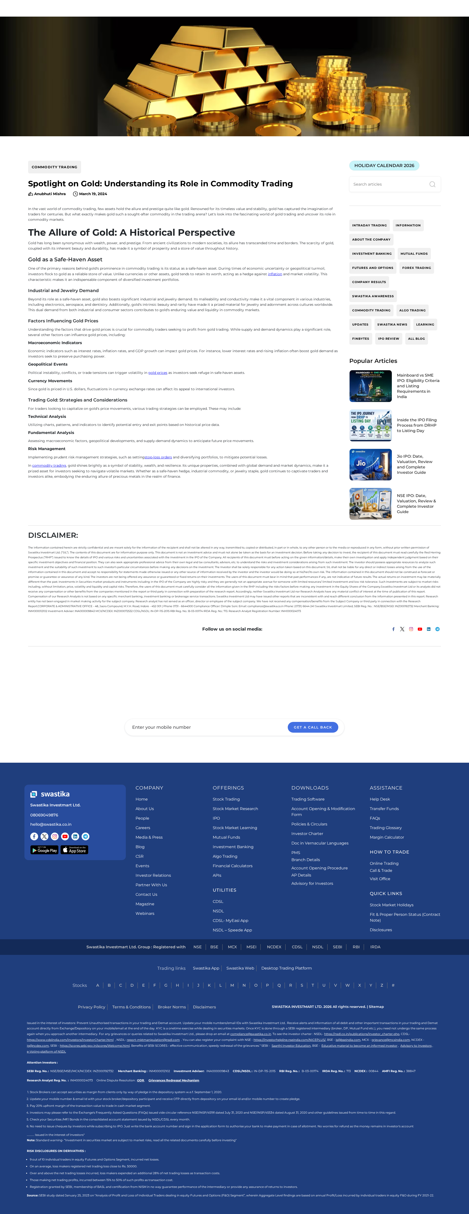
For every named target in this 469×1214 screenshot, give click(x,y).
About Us (145, 808)
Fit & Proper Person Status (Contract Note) (405, 917)
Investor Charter (307, 833)
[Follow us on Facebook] (34, 836)
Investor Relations (153, 875)
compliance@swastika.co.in (250, 1034)
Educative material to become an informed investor (359, 1045)
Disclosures (381, 930)
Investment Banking (233, 847)
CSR (140, 856)
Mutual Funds (226, 837)
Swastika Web (240, 968)
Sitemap (376, 1006)
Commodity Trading (54, 167)
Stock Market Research (235, 808)
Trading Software (308, 799)
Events (142, 866)
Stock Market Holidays (392, 905)
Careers (143, 827)
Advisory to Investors (416, 1045)
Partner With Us (151, 885)
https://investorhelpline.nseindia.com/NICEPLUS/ (290, 1040)
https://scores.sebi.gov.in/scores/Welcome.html (95, 1045)
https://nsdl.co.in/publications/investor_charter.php (361, 1034)
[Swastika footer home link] (49, 794)
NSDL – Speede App (232, 930)
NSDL (218, 911)
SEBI (337, 947)
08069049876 (44, 815)
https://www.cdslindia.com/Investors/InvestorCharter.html (70, 1040)
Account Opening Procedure (319, 868)
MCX (232, 947)
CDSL (218, 901)
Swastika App (206, 968)
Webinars (145, 913)
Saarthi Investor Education (291, 1045)
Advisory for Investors (312, 883)
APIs (217, 875)
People (142, 818)
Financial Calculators (233, 866)
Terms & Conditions (131, 1007)
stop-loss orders (158, 457)
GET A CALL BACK (313, 727)
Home (142, 799)
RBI (356, 947)
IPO (216, 818)
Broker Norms (172, 1007)
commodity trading (49, 465)
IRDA (375, 947)
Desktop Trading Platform (286, 968)
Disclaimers (204, 1007)
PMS (295, 852)
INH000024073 (81, 1080)
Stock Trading (226, 799)
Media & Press (149, 837)
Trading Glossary (386, 827)
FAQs (375, 818)
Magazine (145, 904)
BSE (214, 947)
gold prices (157, 372)
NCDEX (274, 947)
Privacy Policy (91, 1007)
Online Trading (384, 863)
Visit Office (380, 878)
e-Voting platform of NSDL (46, 1051)
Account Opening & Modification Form (323, 811)
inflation (275, 274)
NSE (197, 947)
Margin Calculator (387, 837)
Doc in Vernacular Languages (320, 843)
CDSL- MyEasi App (230, 920)
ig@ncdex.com (38, 1045)
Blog (140, 847)
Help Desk (380, 799)
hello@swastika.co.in (51, 824)
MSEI (251, 947)
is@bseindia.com (348, 1040)
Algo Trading (225, 856)
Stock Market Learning (235, 827)
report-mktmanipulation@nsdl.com (153, 1040)
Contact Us (146, 894)
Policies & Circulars (309, 824)
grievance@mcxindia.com (391, 1040)
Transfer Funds (384, 808)
